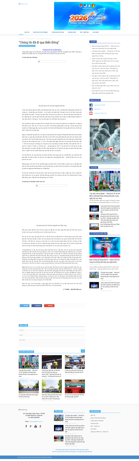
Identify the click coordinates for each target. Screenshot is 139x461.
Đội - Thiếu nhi (84, 33)
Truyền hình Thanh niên (100, 113)
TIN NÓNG (93, 167)
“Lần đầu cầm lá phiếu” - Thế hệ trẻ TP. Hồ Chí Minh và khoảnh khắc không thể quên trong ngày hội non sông (106, 53)
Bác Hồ (26, 33)
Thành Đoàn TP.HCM (99, 105)
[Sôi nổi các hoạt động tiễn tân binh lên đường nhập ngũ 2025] (75, 386)
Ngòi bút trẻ (97, 109)
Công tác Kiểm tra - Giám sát (99, 431)
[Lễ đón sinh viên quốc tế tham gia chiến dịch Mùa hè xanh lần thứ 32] (75, 362)
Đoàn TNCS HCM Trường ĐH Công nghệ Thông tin (38, 457)
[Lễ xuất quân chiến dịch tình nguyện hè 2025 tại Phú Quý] (29, 386)
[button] (118, 32)
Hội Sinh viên (71, 33)
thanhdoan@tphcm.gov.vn (36, 421)
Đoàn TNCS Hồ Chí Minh (40, 33)
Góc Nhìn (95, 33)
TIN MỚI (93, 42)
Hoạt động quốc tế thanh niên (27, 45)
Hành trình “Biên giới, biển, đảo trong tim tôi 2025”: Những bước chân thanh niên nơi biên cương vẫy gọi (52, 397)
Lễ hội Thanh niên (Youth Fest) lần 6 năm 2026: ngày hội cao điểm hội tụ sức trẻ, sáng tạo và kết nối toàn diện (105, 61)
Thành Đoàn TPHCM (57, 33)
